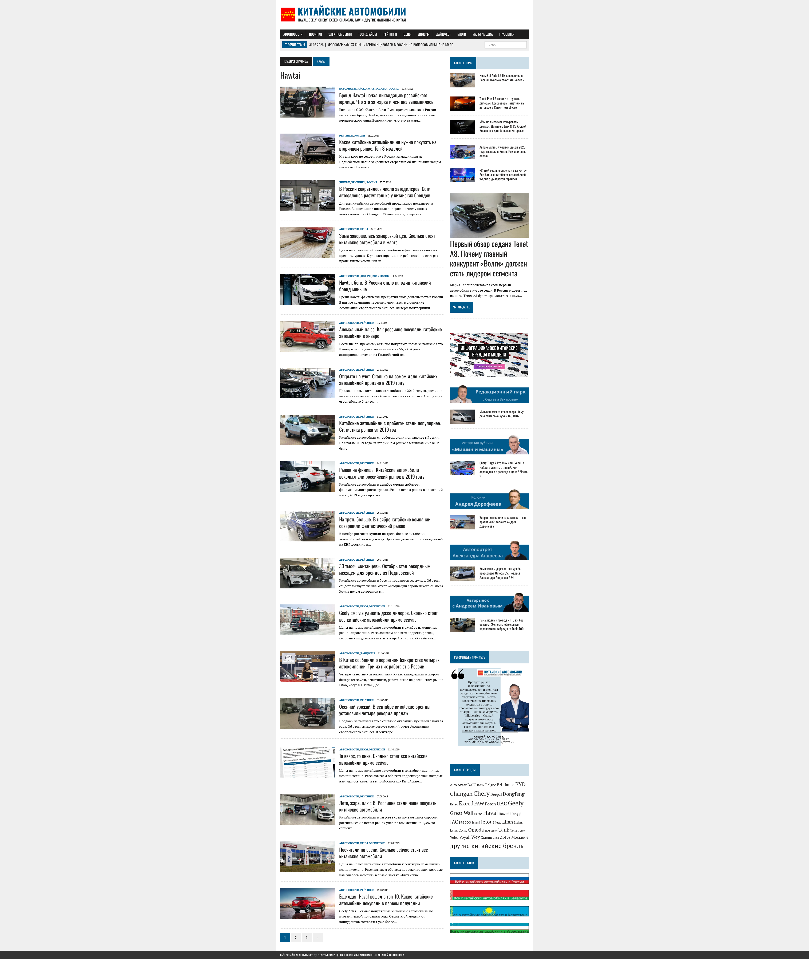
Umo (522, 830)
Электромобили (340, 34)
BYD (520, 784)
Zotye (505, 837)
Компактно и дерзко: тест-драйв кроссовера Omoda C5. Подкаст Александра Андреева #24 (500, 573)
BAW (480, 784)
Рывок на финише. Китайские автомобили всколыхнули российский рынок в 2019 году (381, 473)
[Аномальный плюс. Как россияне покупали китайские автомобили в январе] (307, 349)
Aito (453, 784)
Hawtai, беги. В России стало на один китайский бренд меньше (385, 286)
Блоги (461, 34)
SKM (487, 830)
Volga (454, 837)
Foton (490, 804)
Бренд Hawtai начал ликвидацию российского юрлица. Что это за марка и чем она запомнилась (386, 98)
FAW (479, 803)
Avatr (462, 784)
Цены (407, 34)
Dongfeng (514, 793)
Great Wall (461, 813)
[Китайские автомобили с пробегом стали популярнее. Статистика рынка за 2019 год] (307, 442)
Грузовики (506, 34)
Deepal (496, 794)
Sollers (494, 830)
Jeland (476, 822)
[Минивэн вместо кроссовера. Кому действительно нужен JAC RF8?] (462, 420)
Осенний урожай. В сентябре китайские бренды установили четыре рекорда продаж (384, 710)
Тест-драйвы (367, 34)
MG (465, 830)
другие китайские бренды (487, 846)
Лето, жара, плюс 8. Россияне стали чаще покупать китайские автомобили (387, 806)
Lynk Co (456, 830)
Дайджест (443, 34)
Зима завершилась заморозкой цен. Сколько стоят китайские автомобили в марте (387, 239)
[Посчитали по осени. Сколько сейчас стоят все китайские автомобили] (307, 869)
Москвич (519, 837)
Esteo (454, 804)
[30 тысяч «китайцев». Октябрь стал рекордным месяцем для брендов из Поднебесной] (307, 585)
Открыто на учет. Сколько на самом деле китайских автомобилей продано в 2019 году (388, 379)
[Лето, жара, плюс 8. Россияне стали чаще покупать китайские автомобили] (307, 822)
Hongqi (515, 814)
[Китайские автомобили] (404, 14)
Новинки (315, 34)
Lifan (507, 822)
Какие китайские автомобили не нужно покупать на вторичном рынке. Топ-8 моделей (388, 145)
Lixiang (518, 822)
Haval (490, 813)
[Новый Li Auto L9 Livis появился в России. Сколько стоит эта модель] (462, 84)
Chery (481, 793)
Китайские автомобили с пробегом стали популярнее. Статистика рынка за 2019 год (390, 426)
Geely (516, 803)
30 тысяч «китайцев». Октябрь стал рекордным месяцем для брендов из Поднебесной (384, 569)
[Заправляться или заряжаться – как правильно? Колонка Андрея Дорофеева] (462, 526)
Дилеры (424, 34)
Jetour (487, 821)
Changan (461, 793)
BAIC (471, 784)
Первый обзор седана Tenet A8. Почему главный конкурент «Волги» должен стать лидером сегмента (489, 258)
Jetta (498, 822)
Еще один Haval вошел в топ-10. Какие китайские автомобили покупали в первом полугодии (386, 899)
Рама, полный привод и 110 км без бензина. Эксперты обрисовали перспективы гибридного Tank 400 (502, 624)
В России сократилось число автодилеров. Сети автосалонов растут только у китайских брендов (384, 192)
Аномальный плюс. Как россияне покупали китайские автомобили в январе (390, 332)
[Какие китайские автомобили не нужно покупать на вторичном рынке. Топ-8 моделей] (307, 161)
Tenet (514, 830)
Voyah (464, 837)
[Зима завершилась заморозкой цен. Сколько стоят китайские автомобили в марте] (307, 255)
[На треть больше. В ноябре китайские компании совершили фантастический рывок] (307, 538)
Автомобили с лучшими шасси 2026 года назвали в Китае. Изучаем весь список (503, 151)
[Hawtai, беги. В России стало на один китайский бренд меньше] (307, 302)
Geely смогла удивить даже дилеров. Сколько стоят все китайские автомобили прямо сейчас (388, 616)
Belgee (490, 784)
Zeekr (496, 837)
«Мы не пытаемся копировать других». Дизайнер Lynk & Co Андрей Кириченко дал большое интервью (503, 126)
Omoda (476, 829)
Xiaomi (486, 837)
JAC (454, 821)
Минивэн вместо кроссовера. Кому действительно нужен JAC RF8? (502, 414)
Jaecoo (465, 822)
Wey (475, 837)
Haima (478, 814)
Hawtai (504, 814)
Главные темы (463, 63)
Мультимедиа (483, 34)
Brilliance (505, 784)
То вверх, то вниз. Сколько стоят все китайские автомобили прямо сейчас (383, 759)
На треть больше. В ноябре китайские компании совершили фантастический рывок (384, 522)
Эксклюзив (380, 276)
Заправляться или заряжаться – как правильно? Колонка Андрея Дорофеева (503, 522)
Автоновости (293, 34)
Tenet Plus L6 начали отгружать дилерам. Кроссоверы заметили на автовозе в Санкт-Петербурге (502, 103)
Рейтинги (390, 34)
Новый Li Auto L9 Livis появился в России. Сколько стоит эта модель (502, 77)
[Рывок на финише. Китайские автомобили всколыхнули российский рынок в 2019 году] (307, 489)
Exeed (466, 803)
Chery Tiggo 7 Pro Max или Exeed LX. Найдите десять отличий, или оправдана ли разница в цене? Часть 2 (504, 469)
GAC (502, 803)
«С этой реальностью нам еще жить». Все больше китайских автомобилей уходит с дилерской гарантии (503, 175)
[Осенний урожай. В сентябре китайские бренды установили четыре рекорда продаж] (307, 726)
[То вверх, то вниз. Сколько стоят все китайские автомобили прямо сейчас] (307, 775)
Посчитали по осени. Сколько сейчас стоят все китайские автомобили (383, 853)
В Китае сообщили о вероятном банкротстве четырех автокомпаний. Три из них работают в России (389, 663)
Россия (394, 88)
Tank (503, 829)
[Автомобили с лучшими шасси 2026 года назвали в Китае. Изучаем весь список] (462, 156)
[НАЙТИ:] (506, 44)
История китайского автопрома (363, 88)
